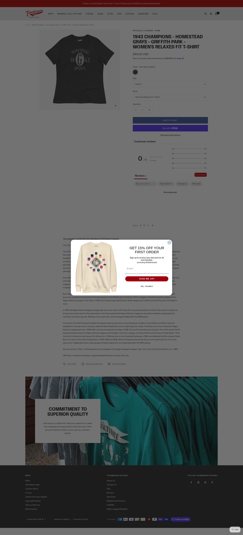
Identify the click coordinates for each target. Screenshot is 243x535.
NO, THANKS (147, 286)
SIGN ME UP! (147, 279)
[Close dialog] (169, 242)
